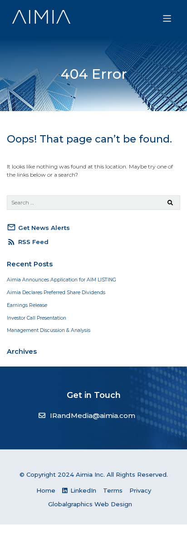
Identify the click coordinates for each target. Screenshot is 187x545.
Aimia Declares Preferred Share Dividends (56, 292)
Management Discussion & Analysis (48, 330)
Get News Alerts (38, 227)
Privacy (140, 490)
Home (45, 490)
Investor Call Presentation (36, 318)
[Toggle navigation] (167, 18)
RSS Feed (28, 241)
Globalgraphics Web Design (90, 504)
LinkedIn (82, 490)
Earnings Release (27, 305)
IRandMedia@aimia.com (92, 415)
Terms (113, 490)
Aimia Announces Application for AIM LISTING (61, 280)
